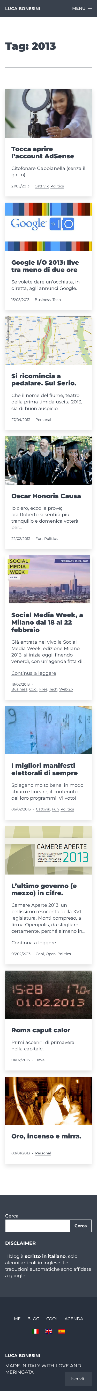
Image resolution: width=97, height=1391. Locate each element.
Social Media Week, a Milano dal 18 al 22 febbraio (47, 622)
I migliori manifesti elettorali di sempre (44, 769)
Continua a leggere (33, 673)
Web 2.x (66, 689)
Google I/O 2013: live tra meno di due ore (45, 266)
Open (51, 954)
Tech (57, 299)
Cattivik (42, 186)
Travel (40, 1060)
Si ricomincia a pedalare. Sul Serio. (43, 379)
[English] (48, 1331)
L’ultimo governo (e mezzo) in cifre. (44, 889)
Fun (38, 538)
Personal (43, 419)
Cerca (12, 1216)
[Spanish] (61, 1331)
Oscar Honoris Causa (46, 496)
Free (43, 689)
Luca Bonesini (22, 8)
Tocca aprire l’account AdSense (42, 152)
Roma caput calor (40, 1030)
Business (43, 299)
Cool (33, 689)
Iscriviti (78, 1378)
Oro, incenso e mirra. (46, 1136)
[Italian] (35, 1331)
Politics (57, 186)
